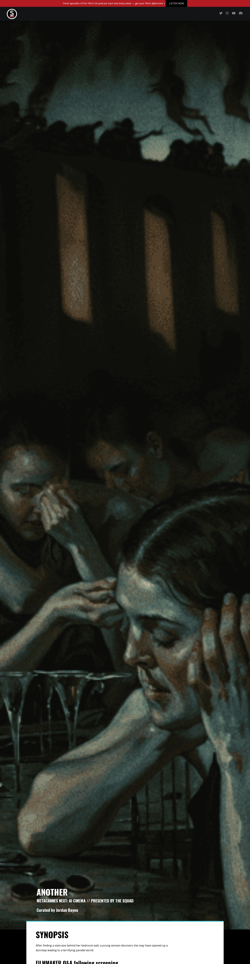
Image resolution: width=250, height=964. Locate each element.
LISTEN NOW (176, 3)
